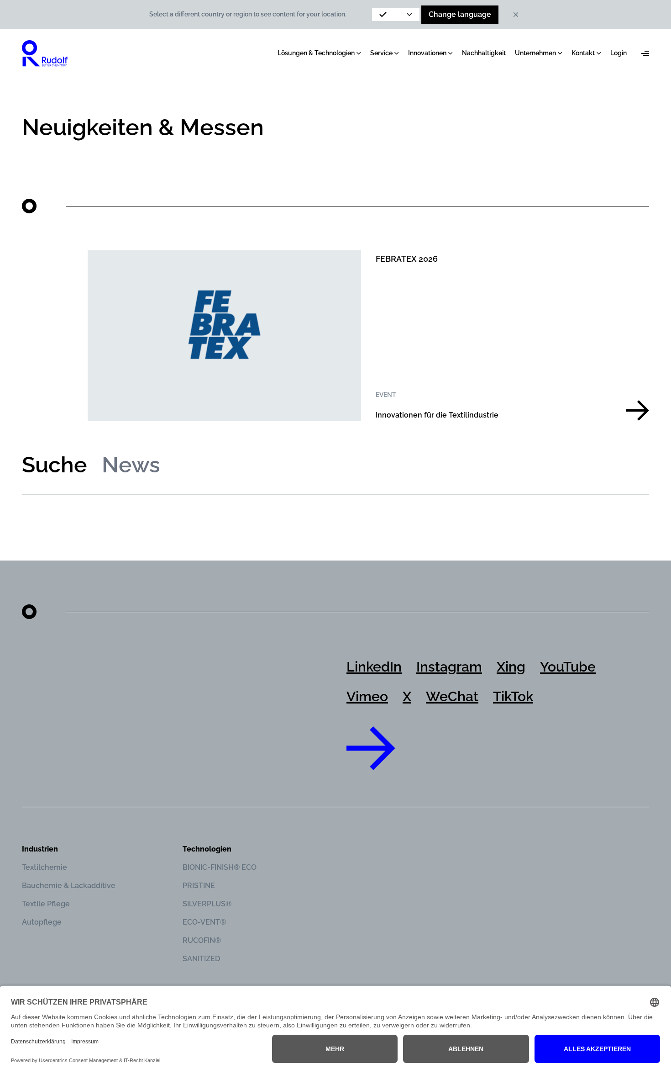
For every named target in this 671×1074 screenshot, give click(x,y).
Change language (460, 14)
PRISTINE (199, 885)
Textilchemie (44, 867)
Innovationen (427, 53)
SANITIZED (201, 958)
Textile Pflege (46, 903)
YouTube (568, 667)
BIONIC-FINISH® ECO (220, 867)
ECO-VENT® (204, 922)
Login (618, 53)
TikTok (513, 696)
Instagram (449, 667)
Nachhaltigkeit (484, 53)
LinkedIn (374, 667)
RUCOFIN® (202, 940)
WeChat (452, 696)
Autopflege (42, 922)
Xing (511, 667)
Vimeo (367, 696)
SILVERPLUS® (207, 903)
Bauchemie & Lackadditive (68, 885)
